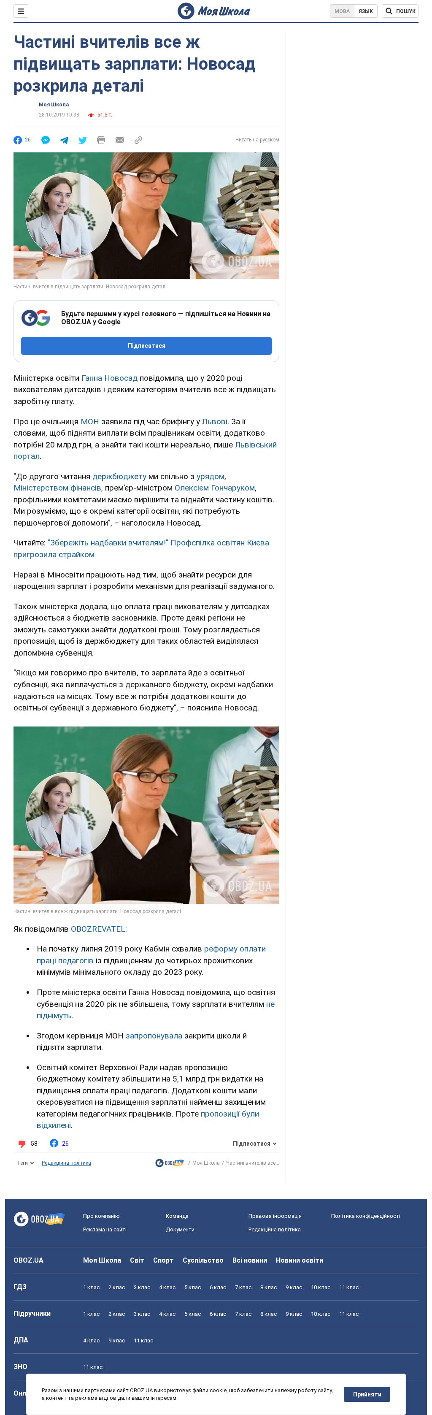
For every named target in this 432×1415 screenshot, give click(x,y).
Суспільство (203, 1260)
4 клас (167, 1287)
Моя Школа (54, 105)
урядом (210, 476)
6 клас (218, 1287)
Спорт (163, 1260)
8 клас (268, 1287)
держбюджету (119, 476)
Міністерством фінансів (57, 488)
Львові (214, 421)
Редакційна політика (66, 1163)
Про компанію (101, 1216)
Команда (177, 1216)
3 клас (142, 1287)
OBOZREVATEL (98, 929)
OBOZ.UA (28, 1260)
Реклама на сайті (105, 1229)
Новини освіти (299, 1260)
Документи (180, 1229)
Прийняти (367, 1394)
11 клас (349, 1287)
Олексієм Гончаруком (215, 488)
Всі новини (249, 1260)
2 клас (116, 1287)
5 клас (192, 1287)
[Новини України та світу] (169, 1165)
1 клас (91, 1287)
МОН (90, 421)
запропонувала (154, 1036)
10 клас (320, 1287)
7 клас (243, 1287)
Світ (137, 1260)
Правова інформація (275, 1216)
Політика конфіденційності (365, 1216)
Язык (366, 11)
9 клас (294, 1287)
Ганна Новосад (109, 378)
